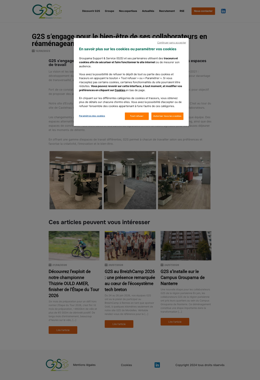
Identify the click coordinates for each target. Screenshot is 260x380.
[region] (131, 82)
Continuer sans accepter (171, 42)
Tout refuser (136, 116)
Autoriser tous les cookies (167, 116)
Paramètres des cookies (92, 116)
